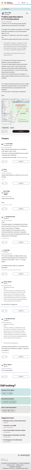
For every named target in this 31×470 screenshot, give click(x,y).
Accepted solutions (9, 402)
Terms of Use (19, 465)
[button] (3, 131)
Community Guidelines (15, 466)
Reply (22, 131)
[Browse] (2, 2)
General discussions (8, 427)
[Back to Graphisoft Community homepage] (9, 2)
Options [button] (29, 8)
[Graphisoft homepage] (24, 455)
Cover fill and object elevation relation (14, 430)
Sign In (28, 2)
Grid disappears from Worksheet (12, 440)
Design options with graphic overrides (14, 435)
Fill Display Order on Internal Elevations (14, 420)
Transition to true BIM (9, 425)
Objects (12, 127)
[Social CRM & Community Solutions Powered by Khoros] (4, 459)
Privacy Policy (11, 465)
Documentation (6, 432)
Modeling (5, 422)
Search (19, 2)
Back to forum (7, 393)
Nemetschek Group (23, 468)
